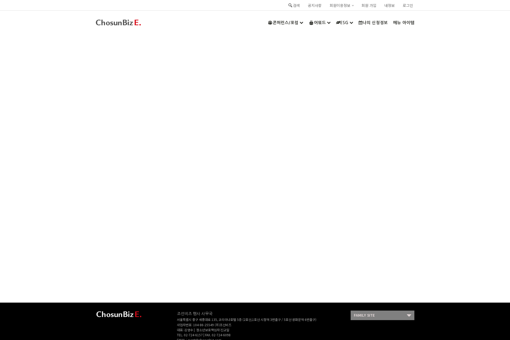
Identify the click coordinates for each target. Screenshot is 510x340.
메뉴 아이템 (403, 23)
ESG (344, 23)
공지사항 (315, 5)
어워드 (320, 23)
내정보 (389, 5)
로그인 (408, 5)
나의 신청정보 (375, 23)
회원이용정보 (340, 5)
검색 (296, 5)
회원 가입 (369, 5)
